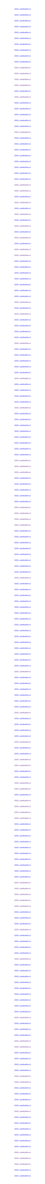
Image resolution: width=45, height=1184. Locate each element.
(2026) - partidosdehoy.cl (22, 9)
